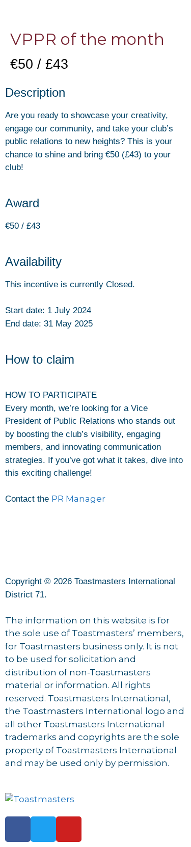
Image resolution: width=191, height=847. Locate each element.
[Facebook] (18, 829)
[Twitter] (43, 829)
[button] (95, 10)
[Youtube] (68, 829)
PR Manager (78, 499)
